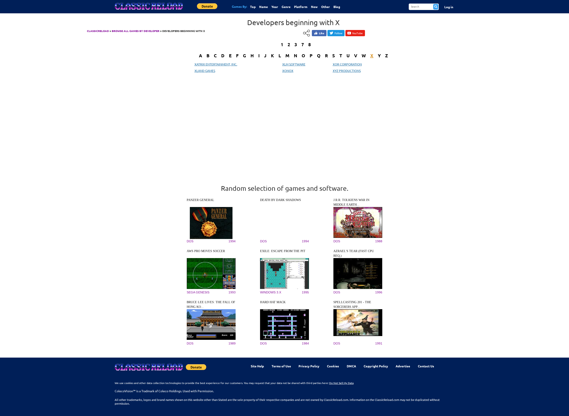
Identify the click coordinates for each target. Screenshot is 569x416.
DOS (190, 241)
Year (274, 7)
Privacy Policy (309, 366)
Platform (300, 7)
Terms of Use (281, 366)
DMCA (351, 366)
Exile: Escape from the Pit (282, 251)
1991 (378, 343)
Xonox (287, 71)
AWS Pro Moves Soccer (206, 251)
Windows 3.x (270, 292)
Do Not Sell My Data (341, 383)
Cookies (333, 366)
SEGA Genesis (198, 292)
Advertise (403, 366)
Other (325, 7)
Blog (336, 7)
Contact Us (426, 366)
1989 (232, 343)
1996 (378, 292)
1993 (232, 292)
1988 (378, 241)
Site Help (257, 366)
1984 (305, 343)
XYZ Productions (347, 71)
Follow (338, 33)
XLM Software (293, 64)
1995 (305, 292)
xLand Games (204, 71)
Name (263, 7)
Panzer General (200, 200)
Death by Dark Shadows (280, 200)
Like (321, 33)
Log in (448, 7)
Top (253, 7)
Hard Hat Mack (273, 302)
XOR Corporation (347, 64)
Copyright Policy (376, 366)
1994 (232, 241)
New (314, 7)
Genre (286, 7)
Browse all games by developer (135, 31)
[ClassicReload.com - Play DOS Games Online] (148, 10)
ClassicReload (98, 31)
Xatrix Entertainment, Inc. (215, 64)
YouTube (357, 33)
